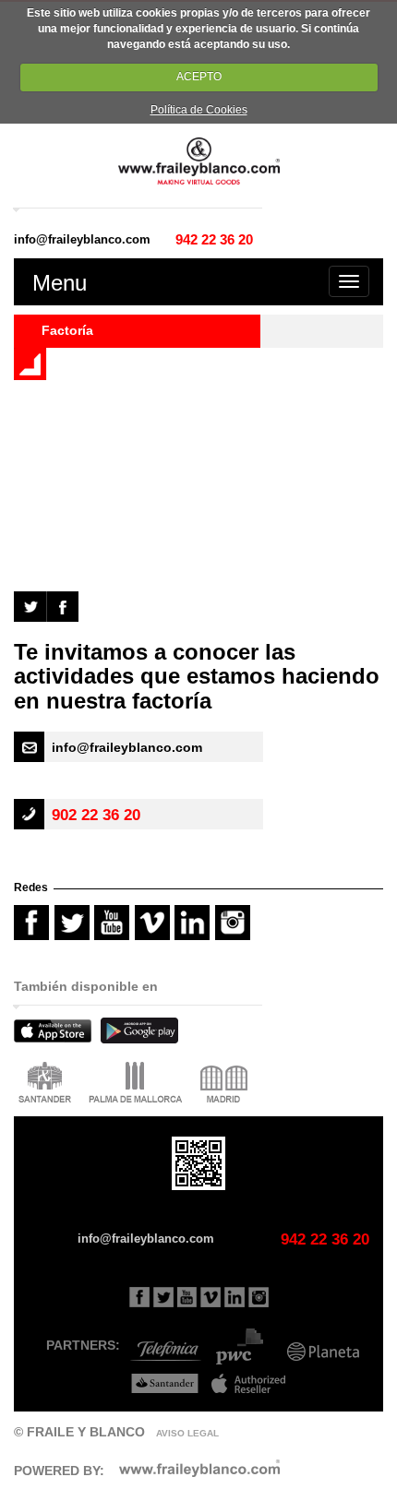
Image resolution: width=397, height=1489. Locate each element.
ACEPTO (199, 76)
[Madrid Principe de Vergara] (226, 1084)
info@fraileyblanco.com (82, 239)
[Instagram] (235, 940)
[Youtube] (114, 940)
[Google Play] (144, 1034)
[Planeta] (322, 1345)
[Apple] (244, 1377)
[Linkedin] (234, 1296)
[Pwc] (241, 1345)
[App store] (57, 1034)
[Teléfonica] (162, 1345)
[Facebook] (62, 605)
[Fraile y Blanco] (199, 159)
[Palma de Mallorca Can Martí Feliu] (138, 1084)
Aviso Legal (187, 1433)
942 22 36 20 (214, 239)
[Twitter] (30, 605)
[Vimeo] (155, 940)
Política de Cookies (198, 109)
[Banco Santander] (160, 1377)
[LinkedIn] (194, 940)
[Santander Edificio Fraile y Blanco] (47, 1084)
